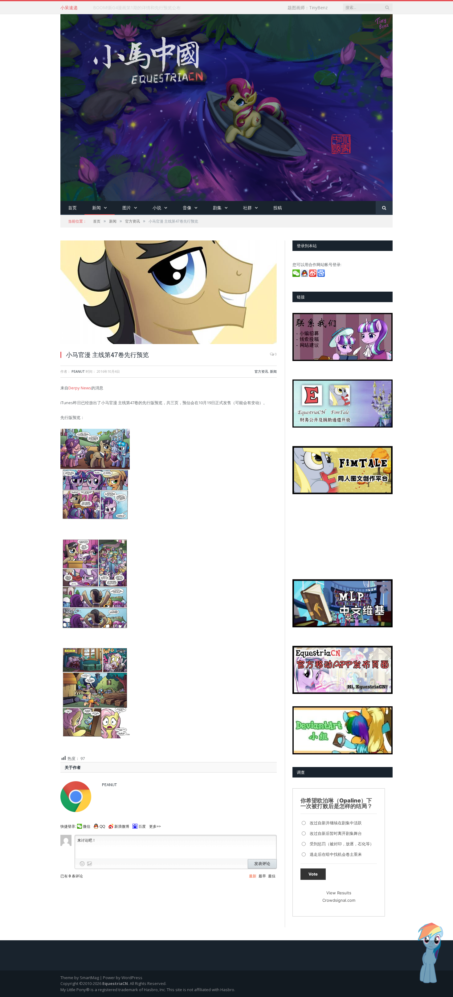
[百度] (321, 275)
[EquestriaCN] (226, 106)
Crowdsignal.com (338, 900)
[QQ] (305, 275)
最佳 (271, 876)
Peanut (78, 371)
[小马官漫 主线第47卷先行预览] (168, 293)
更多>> (155, 826)
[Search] (384, 208)
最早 (262, 876)
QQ (102, 826)
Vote (313, 874)
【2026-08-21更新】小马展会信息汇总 (130, 7)
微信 (86, 826)
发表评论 (262, 863)
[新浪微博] (313, 275)
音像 (187, 208)
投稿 (277, 208)
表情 (82, 863)
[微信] (296, 275)
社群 (247, 208)
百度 (142, 826)
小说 (157, 208)
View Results (338, 892)
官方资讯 (261, 371)
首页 (72, 208)
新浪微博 (121, 826)
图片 (126, 208)
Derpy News (79, 388)
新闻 (96, 208)
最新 (252, 876)
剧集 (217, 208)
